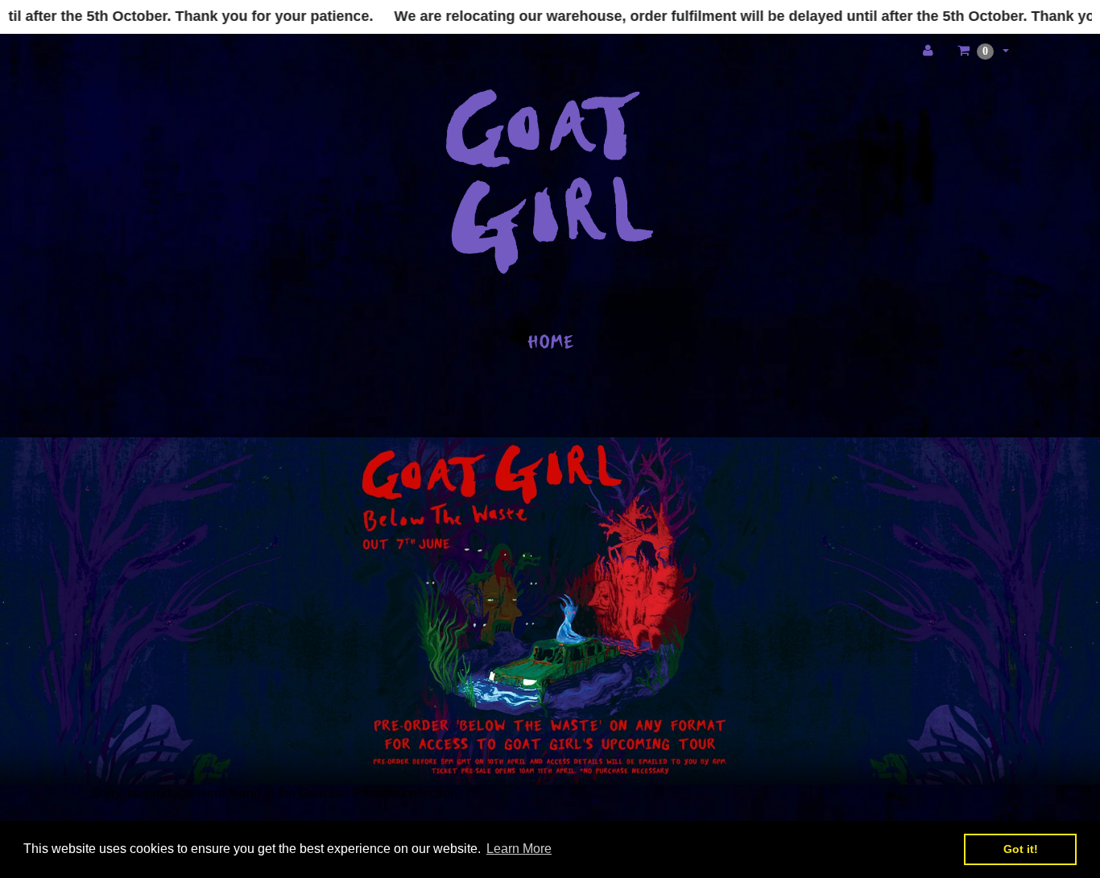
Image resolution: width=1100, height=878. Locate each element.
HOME (550, 342)
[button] (983, 51)
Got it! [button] (1020, 849)
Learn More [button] (519, 848)
